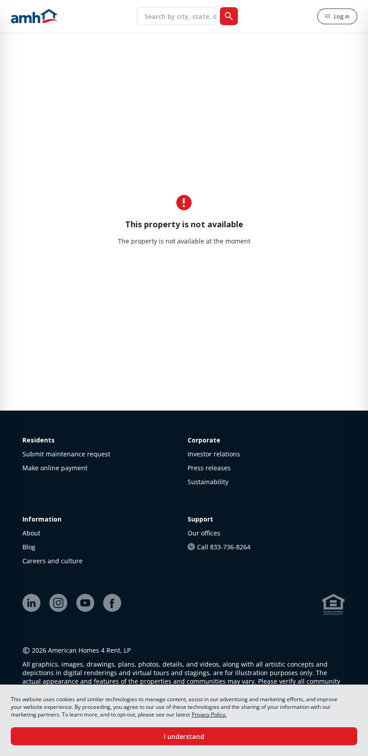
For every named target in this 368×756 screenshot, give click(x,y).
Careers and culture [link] (52, 561)
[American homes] (34, 16)
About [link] (31, 533)
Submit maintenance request (66, 454)
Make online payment (55, 468)
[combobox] (180, 16)
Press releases (209, 468)
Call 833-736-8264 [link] (223, 547)
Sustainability (208, 481)
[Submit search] (229, 16)
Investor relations (214, 454)
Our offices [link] (204, 533)
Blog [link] (28, 547)
